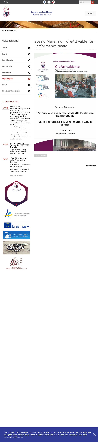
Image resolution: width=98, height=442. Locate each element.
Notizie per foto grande (11, 91)
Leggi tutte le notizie (16, 175)
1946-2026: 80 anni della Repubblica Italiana (18, 160)
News (4, 85)
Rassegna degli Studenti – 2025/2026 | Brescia (20, 145)
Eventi (4, 54)
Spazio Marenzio (40, 156)
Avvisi (4, 48)
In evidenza (6, 72)
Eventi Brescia (7, 60)
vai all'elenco (91, 166)
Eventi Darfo (7, 66)
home (4, 30)
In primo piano (12, 30)
